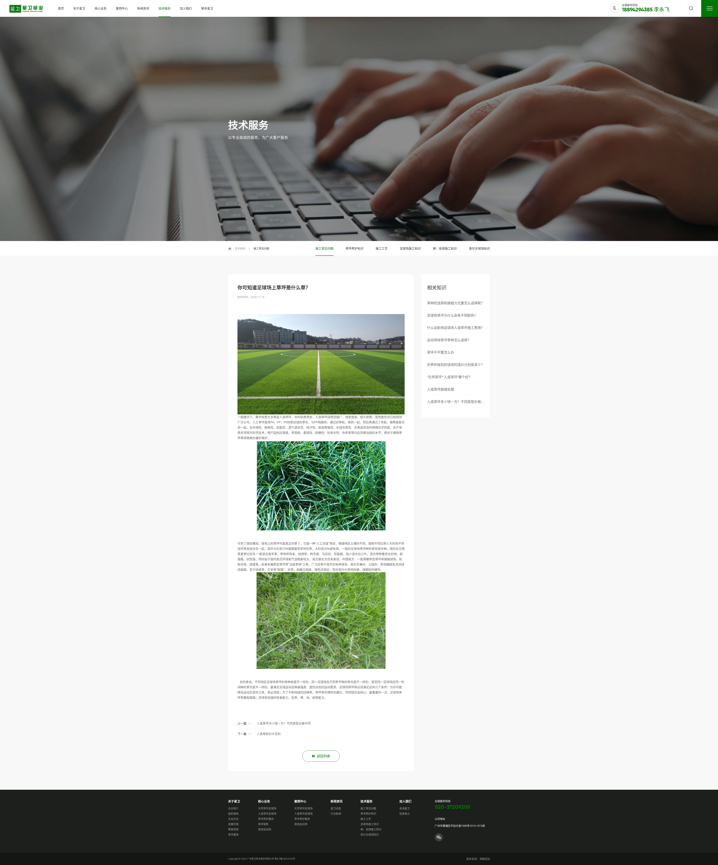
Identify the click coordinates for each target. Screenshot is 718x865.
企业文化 (233, 819)
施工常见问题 (261, 248)
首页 (61, 8)
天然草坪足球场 (267, 808)
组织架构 (233, 813)
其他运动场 (264, 829)
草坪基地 (233, 834)
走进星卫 (404, 808)
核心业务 (101, 8)
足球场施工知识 (410, 248)
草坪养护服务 (266, 819)
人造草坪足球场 (267, 813)
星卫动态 (336, 808)
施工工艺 (382, 248)
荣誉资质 (233, 829)
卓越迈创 (484, 859)
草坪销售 (263, 824)
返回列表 (323, 756)
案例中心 (122, 8)
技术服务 (165, 8)
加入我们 (186, 8)
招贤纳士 (404, 813)
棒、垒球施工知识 (445, 248)
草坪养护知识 (354, 248)
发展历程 (233, 824)
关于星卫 (79, 8)
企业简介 (233, 808)
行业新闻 (336, 813)
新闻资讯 (143, 8)
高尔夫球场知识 (479, 248)
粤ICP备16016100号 (284, 858)
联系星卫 (207, 8)
